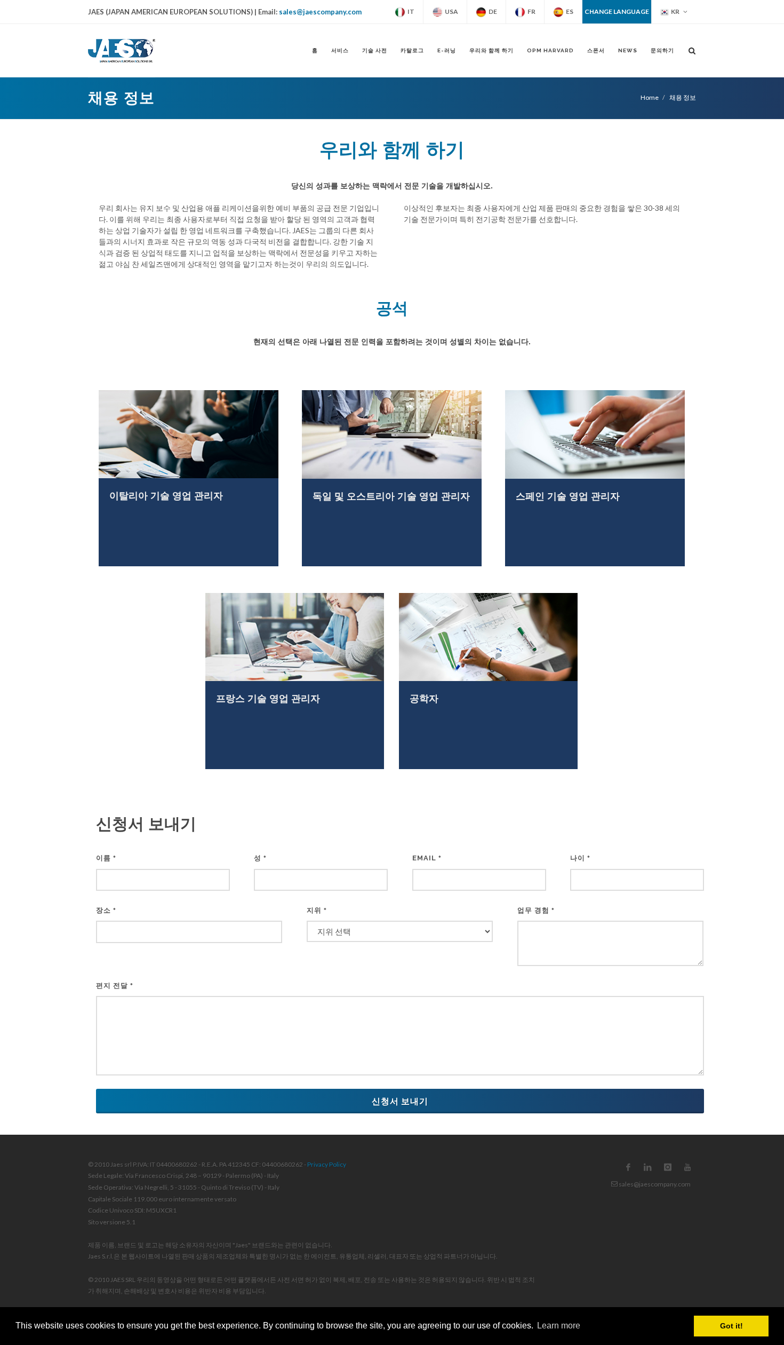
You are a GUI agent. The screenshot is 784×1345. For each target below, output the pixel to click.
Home (650, 97)
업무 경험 (536, 910)
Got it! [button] (731, 1326)
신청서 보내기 (400, 1101)
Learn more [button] (558, 1325)
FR (530, 11)
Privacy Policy (326, 1164)
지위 (317, 910)
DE (491, 11)
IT (409, 11)
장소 (106, 910)
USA (450, 11)
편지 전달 (114, 986)
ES (568, 11)
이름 (106, 858)
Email (427, 858)
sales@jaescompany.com (320, 11)
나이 (580, 858)
